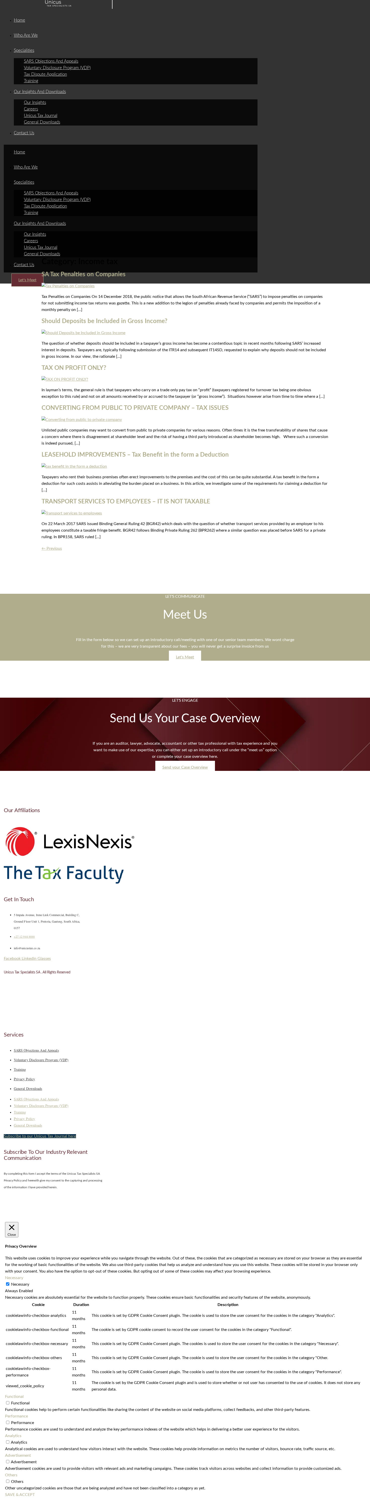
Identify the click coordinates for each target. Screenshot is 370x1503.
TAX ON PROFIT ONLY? (74, 368)
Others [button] (11, 1475)
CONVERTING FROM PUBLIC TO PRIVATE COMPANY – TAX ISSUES (135, 408)
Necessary (20, 1284)
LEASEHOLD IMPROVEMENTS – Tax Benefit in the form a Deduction (135, 455)
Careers (31, 109)
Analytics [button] (13, 1436)
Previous (52, 548)
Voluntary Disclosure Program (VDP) (57, 68)
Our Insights (35, 102)
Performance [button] (16, 1416)
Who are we (26, 35)
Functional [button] (14, 1397)
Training (31, 81)
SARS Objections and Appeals (51, 61)
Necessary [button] (14, 1278)
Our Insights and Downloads (40, 92)
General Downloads (42, 122)
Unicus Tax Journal (40, 115)
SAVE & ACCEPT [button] (20, 1495)
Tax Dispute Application (45, 74)
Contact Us (24, 133)
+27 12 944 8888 (24, 936)
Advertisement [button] (18, 1455)
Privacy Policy (24, 1079)
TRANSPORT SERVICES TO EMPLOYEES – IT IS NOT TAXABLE (126, 502)
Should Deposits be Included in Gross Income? (104, 321)
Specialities (24, 50)
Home (19, 20)
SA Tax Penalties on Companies (84, 274)
